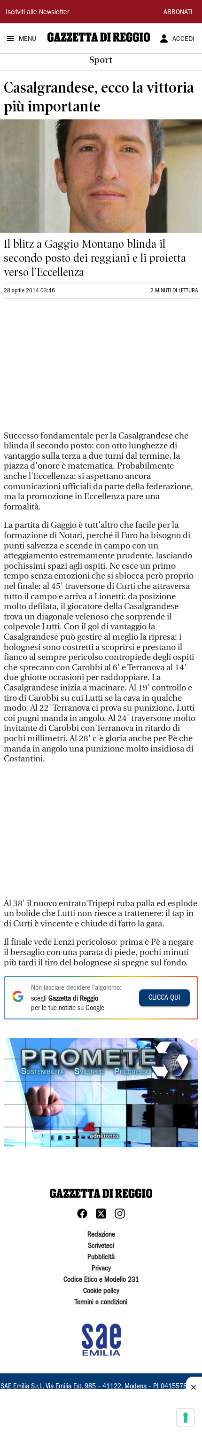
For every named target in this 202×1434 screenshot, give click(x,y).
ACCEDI (183, 39)
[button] (101, 1093)
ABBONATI (178, 12)
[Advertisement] (74, 369)
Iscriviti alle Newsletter (37, 12)
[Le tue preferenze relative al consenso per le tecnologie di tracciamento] (185, 1417)
